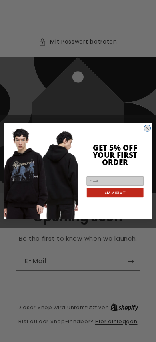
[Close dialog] (147, 128)
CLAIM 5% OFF (115, 192)
